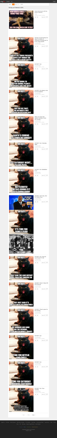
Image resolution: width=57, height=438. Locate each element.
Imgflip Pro (3, 422)
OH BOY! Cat (38, 64)
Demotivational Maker (40, 422)
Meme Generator (13, 422)
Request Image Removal (30, 424)
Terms (18, 424)
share (43, 17)
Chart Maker (33, 422)
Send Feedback (38, 424)
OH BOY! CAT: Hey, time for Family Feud (41, 196)
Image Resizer (47, 422)
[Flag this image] (47, 17)
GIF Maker (7, 422)
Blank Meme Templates (20, 422)
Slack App (23, 424)
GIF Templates (28, 422)
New (16, 4)
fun (9, 4)
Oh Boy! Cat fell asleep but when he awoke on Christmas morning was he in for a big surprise (41, 39)
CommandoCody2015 (37, 65)
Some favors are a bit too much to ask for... (41, 12)
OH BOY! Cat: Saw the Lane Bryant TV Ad (40, 257)
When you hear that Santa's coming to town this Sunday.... (40, 118)
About (51, 422)
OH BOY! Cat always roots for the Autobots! (41, 91)
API (20, 424)
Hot (13, 4)
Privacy (54, 422)
